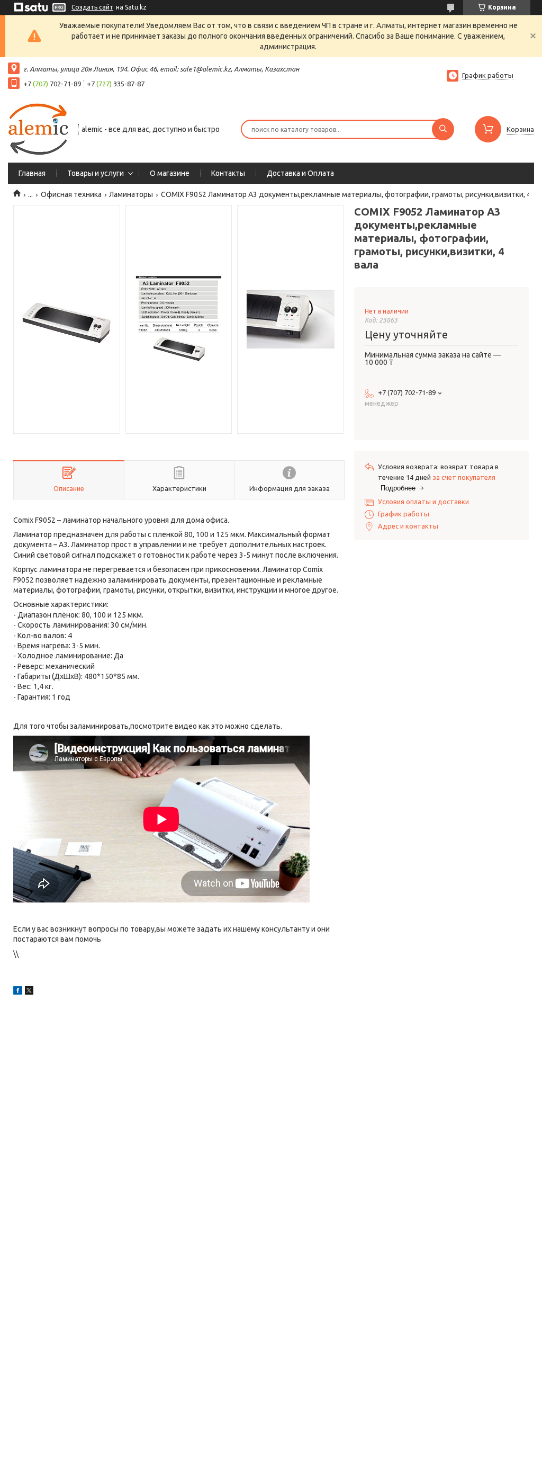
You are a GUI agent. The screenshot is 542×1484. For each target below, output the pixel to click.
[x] (29, 992)
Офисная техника (71, 194)
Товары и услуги (95, 173)
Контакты (228, 173)
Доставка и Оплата (300, 173)
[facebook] (17, 992)
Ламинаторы (131, 194)
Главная (32, 173)
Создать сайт (92, 7)
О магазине (169, 173)
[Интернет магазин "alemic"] (38, 128)
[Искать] (443, 129)
